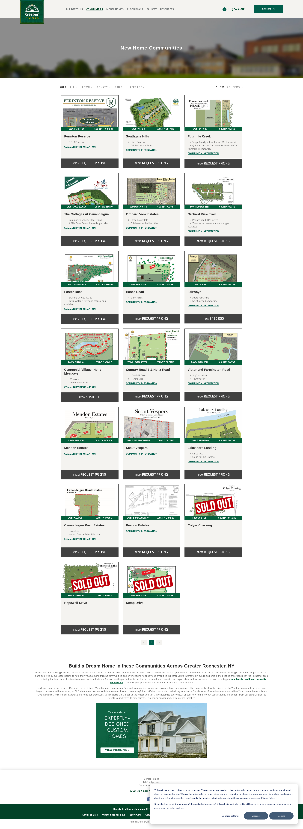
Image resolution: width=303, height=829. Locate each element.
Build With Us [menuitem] (74, 9)
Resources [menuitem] (167, 9)
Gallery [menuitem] (151, 9)
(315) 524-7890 (236, 9)
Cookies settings (231, 815)
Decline (281, 815)
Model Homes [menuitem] (115, 9)
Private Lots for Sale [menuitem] (113, 814)
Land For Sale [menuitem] (90, 814)
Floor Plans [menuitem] (135, 9)
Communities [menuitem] (94, 9)
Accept (256, 815)
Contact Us (268, 9)
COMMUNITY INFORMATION (80, 146)
